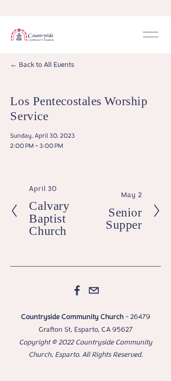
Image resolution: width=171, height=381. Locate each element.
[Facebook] (77, 290)
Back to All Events (46, 64)
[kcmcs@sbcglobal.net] (94, 290)
